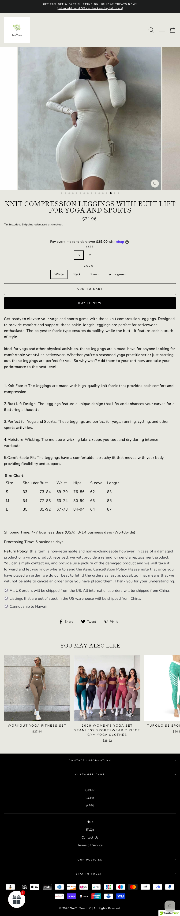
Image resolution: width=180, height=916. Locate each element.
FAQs (90, 830)
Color (90, 266)
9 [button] (92, 193)
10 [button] (96, 193)
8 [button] (88, 193)
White (59, 274)
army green (117, 274)
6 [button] (81, 193)
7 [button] (84, 193)
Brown (95, 274)
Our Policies (90, 859)
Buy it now (90, 303)
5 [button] (77, 193)
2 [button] (66, 193)
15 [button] (115, 193)
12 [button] (103, 193)
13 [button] (107, 193)
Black (76, 274)
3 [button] (69, 193)
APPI (90, 805)
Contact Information (90, 760)
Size (90, 246)
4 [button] (73, 193)
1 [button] (62, 193)
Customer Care (90, 774)
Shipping (28, 224)
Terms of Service (89, 845)
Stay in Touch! (90, 874)
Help (90, 822)
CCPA (90, 798)
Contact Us (90, 837)
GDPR (89, 790)
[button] (17, 899)
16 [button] (119, 193)
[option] (90, 6)
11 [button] (99, 193)
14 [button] (111, 193)
